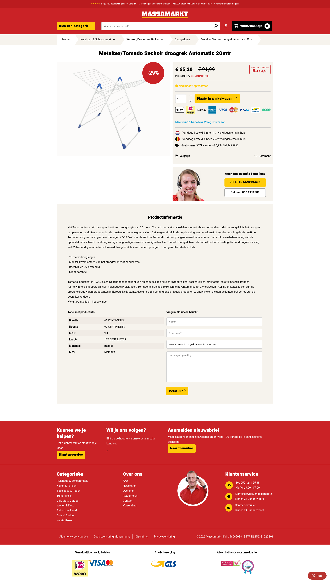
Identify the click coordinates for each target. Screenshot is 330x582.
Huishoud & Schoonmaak (72, 480)
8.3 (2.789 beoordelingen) (108, 4)
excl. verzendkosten (199, 76)
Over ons (128, 490)
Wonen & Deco (65, 505)
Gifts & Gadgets (66, 515)
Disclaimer (141, 536)
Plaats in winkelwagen (215, 98)
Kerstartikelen (65, 520)
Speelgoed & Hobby (68, 490)
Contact (127, 500)
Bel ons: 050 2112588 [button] (245, 192)
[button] (71, 455)
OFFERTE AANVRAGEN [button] (245, 182)
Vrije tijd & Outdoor (68, 500)
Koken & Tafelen (66, 485)
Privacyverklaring (164, 536)
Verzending (129, 505)
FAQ (125, 480)
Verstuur (176, 391)
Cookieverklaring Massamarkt (112, 536)
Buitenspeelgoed (67, 510)
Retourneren (130, 495)
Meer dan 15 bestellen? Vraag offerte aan (200, 122)
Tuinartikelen (64, 495)
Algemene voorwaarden (73, 536)
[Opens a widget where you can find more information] (317, 576)
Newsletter (129, 485)
